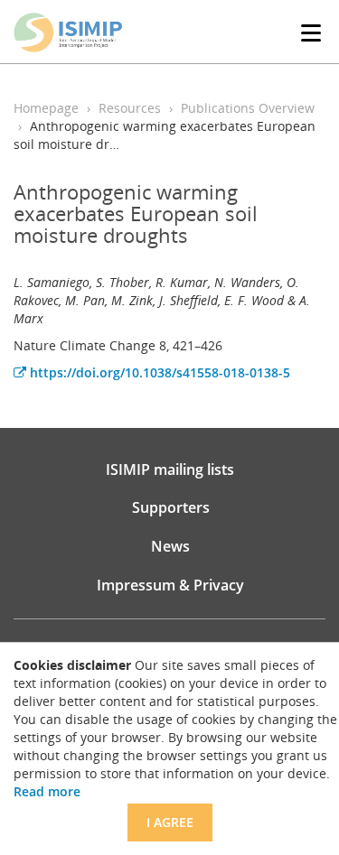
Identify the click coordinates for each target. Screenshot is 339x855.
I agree (169, 822)
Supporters (171, 507)
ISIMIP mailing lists (170, 469)
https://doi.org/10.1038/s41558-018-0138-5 (158, 372)
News (170, 546)
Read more (47, 791)
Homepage (46, 107)
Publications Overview (248, 107)
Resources (130, 107)
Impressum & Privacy (170, 585)
